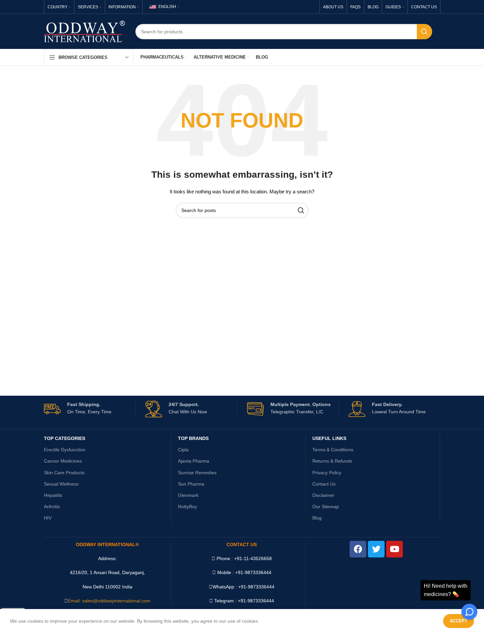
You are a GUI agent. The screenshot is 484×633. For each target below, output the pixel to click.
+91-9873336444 (256, 586)
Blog (317, 518)
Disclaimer (323, 495)
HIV (48, 518)
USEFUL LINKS (329, 438)
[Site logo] (84, 31)
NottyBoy (187, 506)
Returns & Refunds (332, 461)
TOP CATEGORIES (64, 438)
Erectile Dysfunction (64, 449)
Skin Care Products (64, 472)
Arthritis (52, 506)
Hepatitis (53, 495)
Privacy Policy (326, 472)
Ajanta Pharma (193, 461)
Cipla (183, 449)
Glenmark (188, 495)
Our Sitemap (325, 506)
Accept (458, 620)
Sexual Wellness (61, 484)
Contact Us (324, 484)
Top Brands (193, 438)
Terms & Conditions (332, 449)
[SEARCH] (424, 31)
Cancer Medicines (63, 461)
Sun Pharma (191, 484)
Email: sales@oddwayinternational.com (109, 600)
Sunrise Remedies (197, 472)
